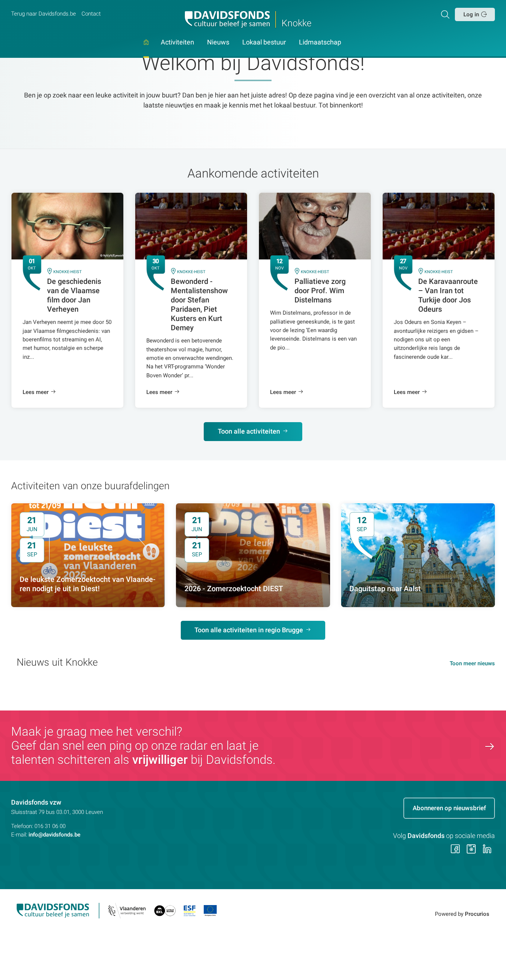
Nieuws (218, 42)
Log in (471, 14)
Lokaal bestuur (264, 42)
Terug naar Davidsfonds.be (43, 13)
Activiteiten (177, 42)
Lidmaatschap (320, 42)
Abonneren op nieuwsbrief (449, 808)
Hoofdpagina (146, 48)
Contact (91, 13)
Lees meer (36, 392)
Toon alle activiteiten (249, 431)
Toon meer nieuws (472, 663)
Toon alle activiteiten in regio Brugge (248, 630)
